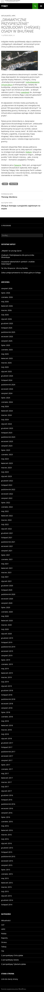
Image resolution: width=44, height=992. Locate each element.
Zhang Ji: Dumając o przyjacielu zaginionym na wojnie (20, 206)
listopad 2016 (6, 800)
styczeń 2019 (6, 686)
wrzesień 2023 (7, 441)
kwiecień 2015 (7, 883)
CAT (2, 925)
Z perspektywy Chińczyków (12, 955)
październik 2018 (8, 699)
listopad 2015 (6, 852)
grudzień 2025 (7, 323)
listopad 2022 (6, 485)
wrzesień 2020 (7, 599)
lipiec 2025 (5, 345)
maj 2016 (5, 826)
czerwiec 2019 (7, 664)
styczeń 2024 (6, 424)
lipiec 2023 (5, 450)
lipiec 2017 (5, 765)
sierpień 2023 (6, 446)
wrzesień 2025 (7, 336)
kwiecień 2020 (7, 620)
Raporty (4, 938)
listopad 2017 (6, 747)
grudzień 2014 (7, 900)
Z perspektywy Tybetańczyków (13, 964)
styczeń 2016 (6, 843)
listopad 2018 (6, 695)
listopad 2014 (6, 904)
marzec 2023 (6, 467)
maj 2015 (5, 878)
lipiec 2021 (5, 555)
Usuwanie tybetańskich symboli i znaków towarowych (18, 262)
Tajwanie (17, 165)
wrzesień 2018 (7, 703)
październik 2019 (8, 647)
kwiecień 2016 (7, 830)
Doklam (29, 152)
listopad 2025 (6, 328)
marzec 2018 (6, 730)
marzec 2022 (6, 520)
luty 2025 (5, 367)
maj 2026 (5, 301)
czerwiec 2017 (7, 769)
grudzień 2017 (7, 743)
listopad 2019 (6, 642)
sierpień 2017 (6, 760)
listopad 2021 (6, 537)
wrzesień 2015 (7, 861)
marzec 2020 (6, 625)
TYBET (4, 6)
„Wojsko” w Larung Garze (11, 251)
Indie (5, 184)
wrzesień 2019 (7, 651)
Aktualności (6, 16)
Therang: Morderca (9, 195)
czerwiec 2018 (7, 717)
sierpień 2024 (6, 393)
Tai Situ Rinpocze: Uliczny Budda (14, 268)
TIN (2, 951)
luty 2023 (5, 472)
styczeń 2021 (6, 581)
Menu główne (41, 6)
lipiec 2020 (5, 607)
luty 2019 (5, 682)
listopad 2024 (6, 380)
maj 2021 (5, 564)
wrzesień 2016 (7, 808)
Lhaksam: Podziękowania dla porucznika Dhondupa (17, 256)
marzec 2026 (6, 310)
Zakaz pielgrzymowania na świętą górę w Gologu (21, 272)
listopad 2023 (6, 432)
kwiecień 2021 (7, 568)
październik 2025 (8, 332)
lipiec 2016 (5, 817)
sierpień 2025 (6, 341)
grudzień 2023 (7, 428)
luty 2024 (5, 419)
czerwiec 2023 (7, 454)
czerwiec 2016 (7, 821)
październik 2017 (8, 751)
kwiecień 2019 (7, 673)
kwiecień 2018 (7, 725)
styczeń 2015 (6, 896)
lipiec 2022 (5, 502)
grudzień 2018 (7, 690)
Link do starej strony (9, 979)
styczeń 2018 (6, 738)
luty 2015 (5, 891)
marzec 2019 (6, 677)
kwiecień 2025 (7, 358)
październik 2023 (8, 437)
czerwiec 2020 (7, 612)
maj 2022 (5, 511)
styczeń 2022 (6, 529)
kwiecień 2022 (7, 516)
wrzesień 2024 (7, 389)
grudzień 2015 (7, 848)
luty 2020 (5, 629)
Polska (3, 933)
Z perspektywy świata (10, 960)
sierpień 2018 (6, 708)
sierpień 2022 (6, 498)
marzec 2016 (6, 834)
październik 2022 (8, 489)
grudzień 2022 (7, 481)
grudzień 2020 (7, 585)
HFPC (14, 16)
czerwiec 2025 (7, 349)
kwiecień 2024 (7, 411)
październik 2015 (8, 856)
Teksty (3, 947)
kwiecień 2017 (7, 778)
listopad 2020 (6, 590)
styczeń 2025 (6, 371)
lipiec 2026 (5, 293)
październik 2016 (8, 804)
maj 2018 (5, 721)
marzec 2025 (6, 363)
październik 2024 (8, 384)
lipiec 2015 (5, 869)
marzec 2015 (6, 887)
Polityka (14, 184)
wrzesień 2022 (7, 494)
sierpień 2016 (6, 813)
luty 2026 (5, 315)
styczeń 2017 (6, 791)
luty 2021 (5, 577)
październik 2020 (8, 594)
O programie (6, 226)
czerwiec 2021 (7, 559)
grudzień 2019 (7, 638)
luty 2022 (5, 524)
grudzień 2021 (7, 533)
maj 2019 (5, 668)
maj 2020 (5, 616)
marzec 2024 (6, 415)
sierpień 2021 (6, 550)
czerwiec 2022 (7, 507)
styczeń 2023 (6, 476)
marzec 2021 (6, 572)
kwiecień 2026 (7, 306)
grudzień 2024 (7, 376)
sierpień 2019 (6, 655)
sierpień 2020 (6, 603)
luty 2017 (5, 786)
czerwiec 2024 (7, 402)
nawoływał (25, 92)
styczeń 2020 (6, 633)
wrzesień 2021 (7, 546)
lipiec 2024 (5, 398)
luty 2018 (5, 734)
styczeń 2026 (6, 319)
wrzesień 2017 (7, 756)
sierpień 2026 (6, 288)
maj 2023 (5, 459)
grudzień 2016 (7, 795)
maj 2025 (5, 354)
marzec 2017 (6, 782)
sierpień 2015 (6, 865)
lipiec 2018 (5, 712)
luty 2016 (5, 839)
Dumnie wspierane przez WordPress (13, 989)
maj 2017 (5, 773)
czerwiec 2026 (7, 297)
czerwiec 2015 (7, 874)
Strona (4, 942)
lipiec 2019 (5, 660)
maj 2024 (5, 406)
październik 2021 (8, 542)
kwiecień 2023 (7, 463)
